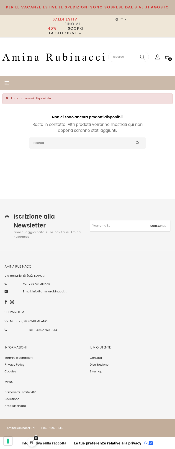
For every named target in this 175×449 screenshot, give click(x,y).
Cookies (10, 371)
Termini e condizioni (19, 357)
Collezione (12, 399)
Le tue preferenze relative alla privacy (107, 443)
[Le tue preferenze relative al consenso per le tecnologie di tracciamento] (8, 441)
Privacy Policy (14, 364)
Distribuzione (99, 364)
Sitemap (96, 371)
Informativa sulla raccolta (44, 443)
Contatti (96, 357)
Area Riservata (15, 406)
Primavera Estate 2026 (21, 392)
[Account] (157, 57)
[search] (142, 57)
